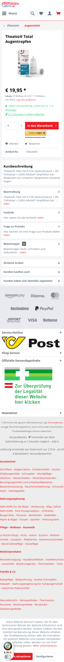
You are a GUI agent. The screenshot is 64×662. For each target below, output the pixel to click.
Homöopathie (17, 491)
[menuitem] (9, 13)
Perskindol (41, 604)
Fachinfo (9, 212)
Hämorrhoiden (21, 478)
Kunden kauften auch (17, 272)
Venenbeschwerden (44, 478)
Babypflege (7, 579)
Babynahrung (23, 579)
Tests (60, 563)
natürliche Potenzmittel (16, 588)
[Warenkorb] (58, 13)
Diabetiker (50, 515)
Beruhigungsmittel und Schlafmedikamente (26, 482)
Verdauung (38, 506)
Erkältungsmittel (10, 473)
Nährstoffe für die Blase (14, 506)
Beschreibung (12, 191)
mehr (7, 203)
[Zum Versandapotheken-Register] (32, 386)
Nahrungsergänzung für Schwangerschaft (37, 583)
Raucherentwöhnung (37, 486)
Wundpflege (44, 473)
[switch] (8, 657)
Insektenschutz (55, 559)
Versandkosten (55, 422)
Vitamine (5, 478)
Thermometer (46, 563)
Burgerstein (7, 515)
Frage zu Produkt (14, 226)
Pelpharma (31, 539)
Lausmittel (8, 563)
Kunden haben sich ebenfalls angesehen (28, 280)
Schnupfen (28, 473)
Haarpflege (32, 543)
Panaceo (21, 515)
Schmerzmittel (41, 469)
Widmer (55, 535)
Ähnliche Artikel (13, 263)
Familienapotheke (10, 609)
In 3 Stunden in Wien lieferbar (26, 114)
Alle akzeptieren (21, 656)
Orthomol (48, 511)
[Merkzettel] (40, 13)
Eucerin (44, 535)
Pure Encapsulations (27, 511)
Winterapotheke (22, 604)
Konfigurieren (44, 656)
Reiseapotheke (29, 600)
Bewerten (34, 143)
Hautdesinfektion (33, 559)
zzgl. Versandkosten (26, 99)
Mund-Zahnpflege (13, 543)
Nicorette (6, 604)
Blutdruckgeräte (26, 563)
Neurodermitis (9, 600)
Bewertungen (12, 243)
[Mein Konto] (49, 13)
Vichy (24, 535)
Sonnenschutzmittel (51, 539)
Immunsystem (50, 519)
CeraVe (4, 539)
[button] (35, 134)
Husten (56, 469)
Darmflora (6, 469)
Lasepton (16, 539)
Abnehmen (35, 515)
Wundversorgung (10, 559)
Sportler (35, 519)
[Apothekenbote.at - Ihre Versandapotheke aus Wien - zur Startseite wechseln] (11, 5)
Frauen (24, 519)
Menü (13, 13)
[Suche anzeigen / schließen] (32, 13)
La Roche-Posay (9, 535)
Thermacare (47, 600)
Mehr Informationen (45, 645)
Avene (33, 535)
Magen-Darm (22, 469)
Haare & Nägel (8, 519)
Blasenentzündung (11, 486)
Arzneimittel (7, 461)
